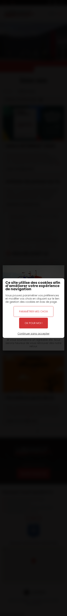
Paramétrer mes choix (33, 311)
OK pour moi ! (33, 323)
